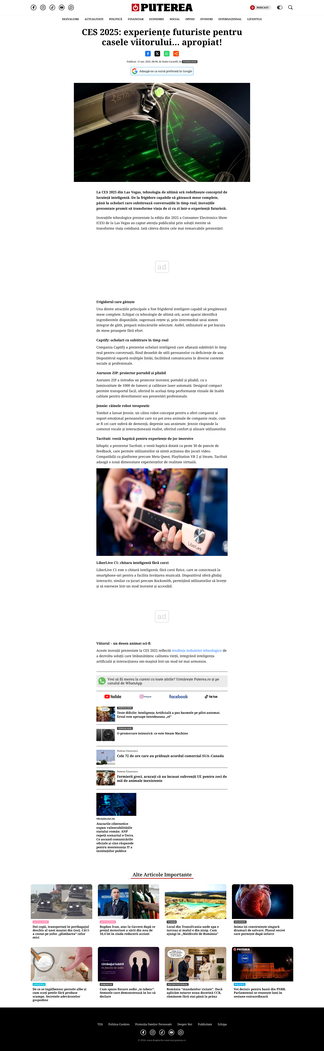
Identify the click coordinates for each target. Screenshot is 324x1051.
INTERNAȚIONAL (230, 19)
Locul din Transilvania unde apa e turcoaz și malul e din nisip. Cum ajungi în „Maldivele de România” (193, 930)
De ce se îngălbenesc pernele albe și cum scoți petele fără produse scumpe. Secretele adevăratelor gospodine (59, 994)
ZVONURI (206, 19)
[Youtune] (61, 7)
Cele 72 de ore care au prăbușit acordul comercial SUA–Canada (170, 756)
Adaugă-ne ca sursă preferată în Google (165, 71)
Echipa (222, 1024)
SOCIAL (175, 19)
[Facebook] (33, 7)
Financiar (136, 19)
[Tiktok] (52, 7)
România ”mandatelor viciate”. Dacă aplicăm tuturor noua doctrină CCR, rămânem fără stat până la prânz (195, 992)
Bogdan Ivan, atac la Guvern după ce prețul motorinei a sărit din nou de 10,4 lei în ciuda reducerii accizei (127, 930)
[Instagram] (43, 7)
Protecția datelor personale (153, 1024)
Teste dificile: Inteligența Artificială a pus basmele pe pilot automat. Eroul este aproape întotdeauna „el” (168, 715)
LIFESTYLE (254, 19)
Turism (172, 921)
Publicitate (205, 1024)
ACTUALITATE (94, 19)
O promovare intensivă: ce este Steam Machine (152, 733)
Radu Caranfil (170, 61)
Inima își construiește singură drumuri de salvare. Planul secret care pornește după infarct (259, 930)
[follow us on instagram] (145, 697)
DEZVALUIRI (70, 19)
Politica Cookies (119, 1024)
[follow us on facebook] (178, 697)
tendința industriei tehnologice (197, 650)
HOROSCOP (106, 984)
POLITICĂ (115, 19)
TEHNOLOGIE (189, 61)
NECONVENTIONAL (178, 984)
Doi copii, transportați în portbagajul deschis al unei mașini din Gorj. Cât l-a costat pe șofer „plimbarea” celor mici (61, 932)
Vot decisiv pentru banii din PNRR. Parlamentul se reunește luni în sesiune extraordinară (260, 992)
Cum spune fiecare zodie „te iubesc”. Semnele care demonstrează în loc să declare (128, 992)
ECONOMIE (156, 19)
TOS (100, 1024)
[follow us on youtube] (112, 697)
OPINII (190, 19)
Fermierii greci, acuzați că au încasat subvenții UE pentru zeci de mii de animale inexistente (172, 779)
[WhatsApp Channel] (71, 7)
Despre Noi (184, 1024)
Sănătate (240, 921)
